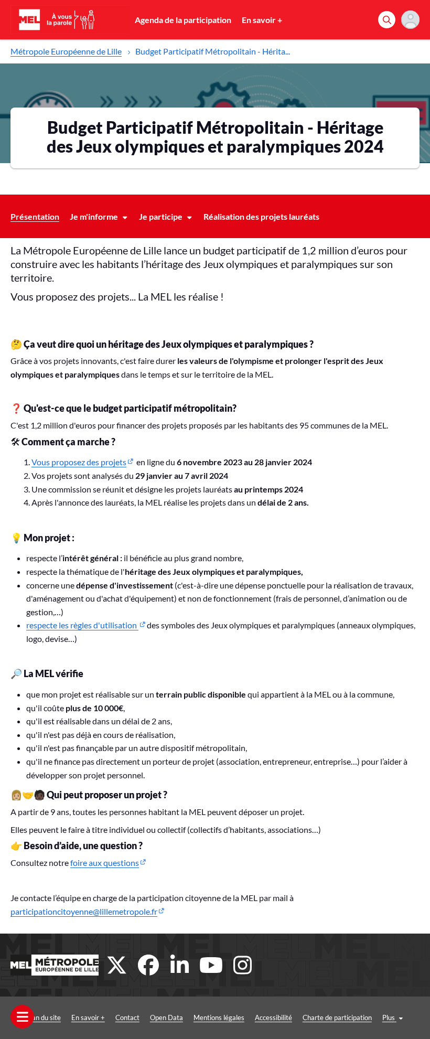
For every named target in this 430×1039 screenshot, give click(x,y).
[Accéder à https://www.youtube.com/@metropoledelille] (211, 965)
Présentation (34, 216)
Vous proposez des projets (78, 462)
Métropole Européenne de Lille (66, 51)
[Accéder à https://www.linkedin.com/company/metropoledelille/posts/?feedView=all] (180, 965)
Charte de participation (337, 1017)
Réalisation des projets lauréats (261, 216)
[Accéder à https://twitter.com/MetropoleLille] (117, 965)
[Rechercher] (387, 19)
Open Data (166, 1017)
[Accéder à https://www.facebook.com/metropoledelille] (148, 965)
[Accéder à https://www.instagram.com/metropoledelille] (243, 965)
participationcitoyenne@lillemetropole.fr (83, 911)
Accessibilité (273, 1017)
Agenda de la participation (183, 20)
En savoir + (262, 20)
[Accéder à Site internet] (54, 965)
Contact (127, 1017)
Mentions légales (219, 1017)
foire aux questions (104, 862)
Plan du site (43, 1017)
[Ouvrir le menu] (22, 1017)
